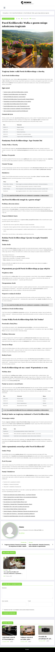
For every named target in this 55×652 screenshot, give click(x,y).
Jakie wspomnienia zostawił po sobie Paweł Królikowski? (15, 110)
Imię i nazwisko (5, 601)
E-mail (29, 601)
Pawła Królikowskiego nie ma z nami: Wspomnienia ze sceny (16, 106)
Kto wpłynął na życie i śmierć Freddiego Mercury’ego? (15, 501)
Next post (31, 542)
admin (19, 18)
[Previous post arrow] (2, 544)
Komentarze (4, 587)
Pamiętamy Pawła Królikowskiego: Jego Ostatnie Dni (14, 94)
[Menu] (4, 7)
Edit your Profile (37, 530)
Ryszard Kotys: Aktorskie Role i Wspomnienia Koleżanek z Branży (17, 504)
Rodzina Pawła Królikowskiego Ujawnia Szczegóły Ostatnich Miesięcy (18, 99)
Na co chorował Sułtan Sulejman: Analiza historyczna (14, 509)
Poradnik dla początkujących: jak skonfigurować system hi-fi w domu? (45, 638)
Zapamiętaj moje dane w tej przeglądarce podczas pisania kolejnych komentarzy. (19, 609)
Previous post (23, 542)
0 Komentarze (33, 18)
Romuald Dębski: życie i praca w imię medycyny (13, 499)
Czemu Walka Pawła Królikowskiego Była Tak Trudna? (15, 103)
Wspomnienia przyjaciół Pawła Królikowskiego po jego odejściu (17, 101)
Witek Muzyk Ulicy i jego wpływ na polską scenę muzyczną (16, 506)
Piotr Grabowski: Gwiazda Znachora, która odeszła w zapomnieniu (39, 545)
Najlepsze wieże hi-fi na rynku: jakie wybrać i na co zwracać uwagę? (27, 638)
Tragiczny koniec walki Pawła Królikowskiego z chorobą (15, 92)
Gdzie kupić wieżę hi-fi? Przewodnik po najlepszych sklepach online (8, 638)
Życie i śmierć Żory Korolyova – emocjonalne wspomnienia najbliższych (18, 513)
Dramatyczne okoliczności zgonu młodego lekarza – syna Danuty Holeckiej (19, 494)
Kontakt (27, 649)
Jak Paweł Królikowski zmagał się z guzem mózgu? (14, 96)
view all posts (21, 533)
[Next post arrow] (52, 544)
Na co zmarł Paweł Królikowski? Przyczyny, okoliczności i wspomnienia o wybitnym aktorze (13, 572)
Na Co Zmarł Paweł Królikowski (8, 18)
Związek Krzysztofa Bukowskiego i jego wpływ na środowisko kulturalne (19, 516)
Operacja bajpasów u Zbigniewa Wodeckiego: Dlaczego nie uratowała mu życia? (20, 511)
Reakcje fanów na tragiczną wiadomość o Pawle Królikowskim (16, 108)
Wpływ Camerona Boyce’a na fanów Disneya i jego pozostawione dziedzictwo (20, 497)
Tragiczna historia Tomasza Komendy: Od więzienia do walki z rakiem (15, 545)
